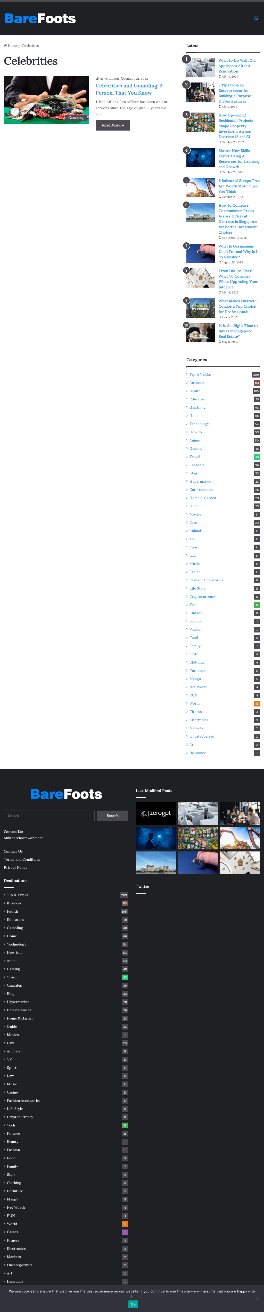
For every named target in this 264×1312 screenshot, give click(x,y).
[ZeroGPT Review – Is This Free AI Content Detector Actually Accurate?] (156, 813)
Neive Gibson (109, 78)
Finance (195, 613)
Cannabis (196, 465)
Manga (195, 678)
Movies (195, 514)
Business (196, 382)
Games (13, 1232)
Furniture (197, 670)
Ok (133, 1304)
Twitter (143, 886)
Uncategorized (201, 736)
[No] (257, 1298)
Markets (196, 728)
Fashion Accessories (206, 580)
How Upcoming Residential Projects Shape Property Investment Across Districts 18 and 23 (236, 126)
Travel (194, 456)
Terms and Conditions (22, 859)
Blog (193, 473)
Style (193, 654)
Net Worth (198, 687)
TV (191, 539)
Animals (196, 530)
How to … (197, 432)
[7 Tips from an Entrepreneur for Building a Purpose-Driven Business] (200, 92)
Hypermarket (200, 481)
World (194, 703)
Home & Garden (202, 498)
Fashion (195, 629)
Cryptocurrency (202, 596)
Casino (195, 572)
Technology (199, 423)
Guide (194, 506)
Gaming (196, 448)
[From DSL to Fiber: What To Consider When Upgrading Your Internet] (200, 278)
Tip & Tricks (200, 374)
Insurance (197, 752)
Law (192, 555)
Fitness (195, 711)
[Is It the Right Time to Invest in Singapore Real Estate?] (200, 332)
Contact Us (13, 851)
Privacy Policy (15, 867)
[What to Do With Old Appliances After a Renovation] (200, 67)
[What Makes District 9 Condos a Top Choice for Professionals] (200, 308)
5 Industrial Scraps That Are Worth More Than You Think (239, 186)
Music (194, 563)
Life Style (197, 588)
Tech (193, 604)
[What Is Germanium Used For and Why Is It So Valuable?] (200, 253)
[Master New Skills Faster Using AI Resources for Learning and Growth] (200, 157)
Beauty (195, 621)
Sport (194, 547)
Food (193, 637)
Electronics (198, 720)
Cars (193, 522)
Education (197, 399)
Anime (194, 440)
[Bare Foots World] (40, 18)
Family (194, 646)
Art (192, 744)
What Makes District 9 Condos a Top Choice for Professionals (238, 306)
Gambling (197, 407)
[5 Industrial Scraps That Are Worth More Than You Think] (200, 187)
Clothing (196, 662)
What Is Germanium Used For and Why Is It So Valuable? (239, 251)
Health (195, 391)
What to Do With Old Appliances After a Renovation (237, 66)
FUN (193, 695)
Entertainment (201, 489)
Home (12, 45)
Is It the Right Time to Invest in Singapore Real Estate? (238, 331)
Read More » (113, 125)
